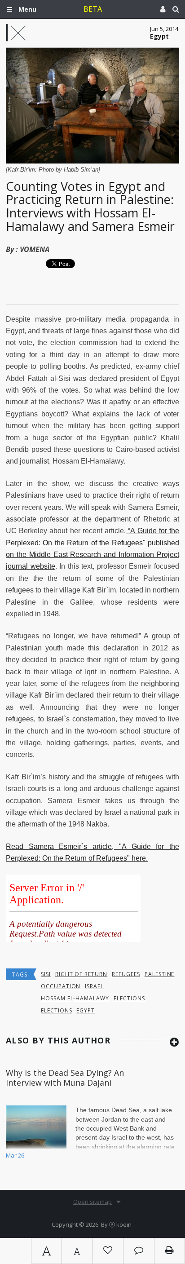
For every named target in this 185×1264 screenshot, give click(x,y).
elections (129, 998)
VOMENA (34, 249)
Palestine (160, 974)
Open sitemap (92, 1202)
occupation (61, 986)
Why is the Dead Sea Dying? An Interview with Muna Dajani (65, 1077)
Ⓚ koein (120, 1224)
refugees (126, 974)
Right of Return (81, 974)
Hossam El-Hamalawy (75, 998)
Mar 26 (15, 1155)
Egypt (85, 1010)
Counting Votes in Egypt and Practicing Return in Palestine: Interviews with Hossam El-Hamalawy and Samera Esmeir (90, 206)
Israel (94, 986)
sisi (46, 974)
